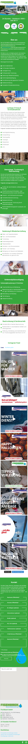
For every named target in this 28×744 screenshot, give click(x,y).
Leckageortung (6, 70)
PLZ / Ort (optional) (12, 623)
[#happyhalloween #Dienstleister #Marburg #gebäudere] (14, 446)
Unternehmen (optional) (13, 613)
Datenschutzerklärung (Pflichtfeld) (10, 652)
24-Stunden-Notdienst (8, 68)
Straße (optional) (11, 618)
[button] (26, 3)
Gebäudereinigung (6, 47)
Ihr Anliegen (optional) (13, 607)
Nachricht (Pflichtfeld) (13, 639)
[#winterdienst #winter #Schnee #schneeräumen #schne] (14, 419)
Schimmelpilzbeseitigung (9, 78)
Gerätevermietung (7, 82)
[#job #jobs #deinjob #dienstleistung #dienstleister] (14, 364)
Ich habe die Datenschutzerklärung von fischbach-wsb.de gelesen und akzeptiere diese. (13, 655)
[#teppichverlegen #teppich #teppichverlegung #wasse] (14, 474)
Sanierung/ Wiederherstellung (10, 75)
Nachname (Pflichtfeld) (13, 597)
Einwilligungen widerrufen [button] (7, 736)
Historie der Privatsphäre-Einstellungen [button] (10, 734)
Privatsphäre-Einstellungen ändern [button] (9, 733)
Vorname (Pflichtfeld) (13, 602)
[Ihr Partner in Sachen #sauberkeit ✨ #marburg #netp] (14, 528)
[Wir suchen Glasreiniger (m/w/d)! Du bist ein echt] (14, 391)
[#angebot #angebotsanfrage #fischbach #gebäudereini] (14, 501)
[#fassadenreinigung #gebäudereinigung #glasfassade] (14, 556)
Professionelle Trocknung (9, 73)
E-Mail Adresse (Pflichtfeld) (14, 633)
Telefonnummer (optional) (14, 628)
